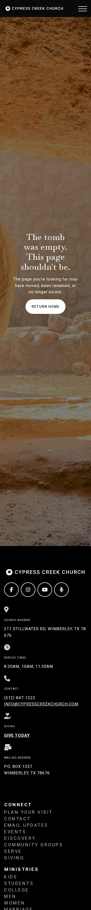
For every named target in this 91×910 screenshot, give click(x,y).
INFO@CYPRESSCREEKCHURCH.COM (41, 704)
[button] (82, 9)
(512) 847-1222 (19, 697)
